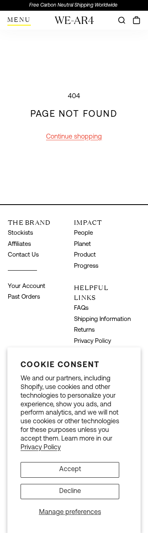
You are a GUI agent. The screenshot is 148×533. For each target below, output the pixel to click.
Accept (70, 469)
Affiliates (19, 244)
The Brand (29, 222)
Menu (19, 20)
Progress (86, 266)
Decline (70, 491)
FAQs (81, 308)
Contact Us (23, 255)
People (83, 233)
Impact (88, 222)
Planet (82, 244)
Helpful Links (91, 292)
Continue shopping (74, 137)
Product (85, 255)
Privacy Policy (41, 447)
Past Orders (24, 297)
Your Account (26, 286)
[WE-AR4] (74, 23)
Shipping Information (102, 319)
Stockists (20, 233)
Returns (84, 330)
